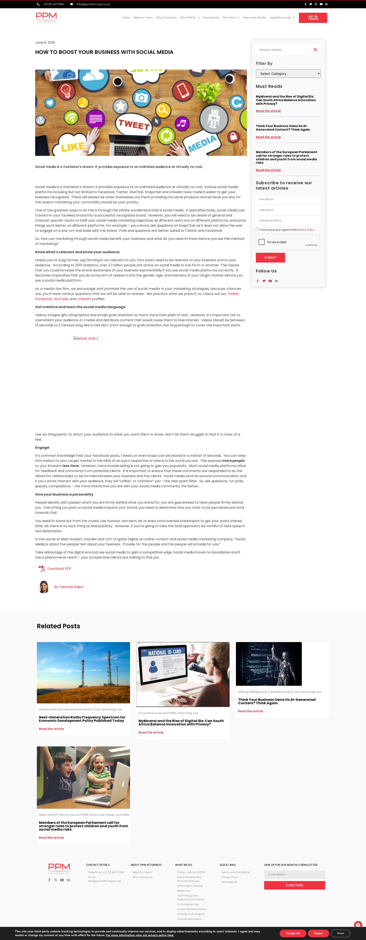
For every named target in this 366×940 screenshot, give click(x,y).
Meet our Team (143, 17)
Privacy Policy (306, 230)
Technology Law (111, 709)
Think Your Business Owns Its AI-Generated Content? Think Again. (283, 128)
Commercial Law (279, 692)
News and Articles (254, 17)
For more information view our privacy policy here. (140, 935)
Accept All (293, 933)
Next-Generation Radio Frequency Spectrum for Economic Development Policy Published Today (82, 719)
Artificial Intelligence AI (252, 692)
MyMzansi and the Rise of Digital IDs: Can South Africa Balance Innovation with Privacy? (286, 100)
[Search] (315, 49)
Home (126, 17)
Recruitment (211, 17)
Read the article (268, 111)
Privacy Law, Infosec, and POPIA (109, 815)
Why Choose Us (166, 17)
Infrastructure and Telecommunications (65, 709)
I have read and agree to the (287, 230)
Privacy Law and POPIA (161, 713)
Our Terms (229, 17)
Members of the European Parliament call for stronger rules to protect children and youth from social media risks (286, 157)
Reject (318, 933)
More (340, 933)
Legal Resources (280, 17)
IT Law (96, 709)
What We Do (188, 17)
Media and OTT (49, 815)
